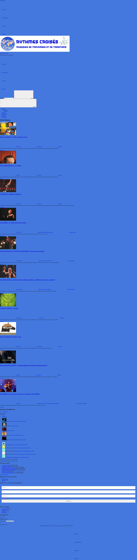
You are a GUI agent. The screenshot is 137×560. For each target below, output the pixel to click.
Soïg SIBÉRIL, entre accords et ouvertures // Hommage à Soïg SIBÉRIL (20, 394)
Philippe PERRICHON (9, 457)
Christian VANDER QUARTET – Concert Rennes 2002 (16, 421)
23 (3, 411)
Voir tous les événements (4, 474)
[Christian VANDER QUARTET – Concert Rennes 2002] (4, 421)
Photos (3, 115)
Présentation (6, 110)
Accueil (3, 108)
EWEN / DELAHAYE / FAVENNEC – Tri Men (15, 435)
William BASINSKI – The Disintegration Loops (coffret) (16, 439)
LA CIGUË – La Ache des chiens (12, 425)
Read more (2, 150)
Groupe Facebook (5, 479)
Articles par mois (3, 521)
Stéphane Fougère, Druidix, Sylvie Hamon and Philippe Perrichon (48, 403)
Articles (3, 112)
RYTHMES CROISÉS (4, 53)
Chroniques (4, 113)
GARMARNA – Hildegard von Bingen (10, 194)
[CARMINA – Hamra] (4, 430)
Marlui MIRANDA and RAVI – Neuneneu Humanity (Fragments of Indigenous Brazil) (23, 365)
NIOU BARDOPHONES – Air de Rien (10, 165)
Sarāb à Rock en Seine (6, 465)
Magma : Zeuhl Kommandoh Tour (8, 472)
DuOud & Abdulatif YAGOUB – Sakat (10, 337)
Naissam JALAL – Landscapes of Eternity (22, 457)
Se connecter (4, 117)
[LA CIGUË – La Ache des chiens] (4, 425)
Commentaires (4, 416)
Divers (3, 510)
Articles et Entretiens (72, 232)
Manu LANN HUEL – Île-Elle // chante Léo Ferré (13, 137)
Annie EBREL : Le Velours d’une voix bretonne (13, 222)
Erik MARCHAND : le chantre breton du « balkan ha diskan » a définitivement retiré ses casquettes (27, 279)
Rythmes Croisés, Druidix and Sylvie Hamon (45, 232)
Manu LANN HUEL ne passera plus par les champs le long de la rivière (23, 454)
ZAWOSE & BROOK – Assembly (9, 308)
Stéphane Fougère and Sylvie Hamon (45, 260)
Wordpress (47, 525)
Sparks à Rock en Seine (6, 466)
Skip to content (2, 0)
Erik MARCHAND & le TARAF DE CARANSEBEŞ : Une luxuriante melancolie (22, 251)
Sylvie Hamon (39, 146)
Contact (5, 111)
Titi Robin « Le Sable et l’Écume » (8, 467)
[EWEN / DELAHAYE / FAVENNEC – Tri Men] (4, 435)
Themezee (58, 525)
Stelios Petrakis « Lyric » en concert (8, 468)
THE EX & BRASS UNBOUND (8, 471)
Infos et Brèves (4, 114)
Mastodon (4, 480)
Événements (4, 116)
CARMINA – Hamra (10, 430)
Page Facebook (4, 478)
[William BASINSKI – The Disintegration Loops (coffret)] (4, 439)
